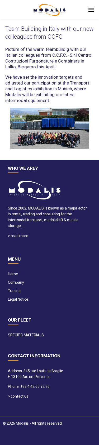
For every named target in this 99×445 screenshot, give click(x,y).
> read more (18, 236)
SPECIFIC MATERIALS (26, 335)
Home (13, 274)
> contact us (18, 396)
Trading (14, 291)
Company (16, 282)
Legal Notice (18, 299)
